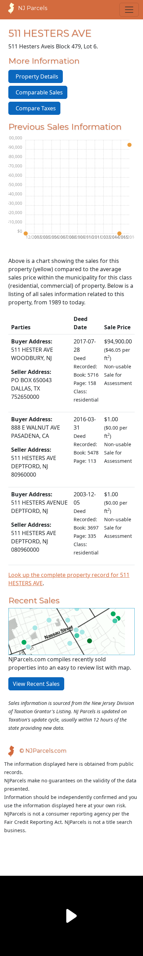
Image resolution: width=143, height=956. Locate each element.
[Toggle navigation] (129, 10)
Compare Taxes (34, 108)
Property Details (35, 76)
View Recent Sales (36, 684)
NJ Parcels (32, 8)
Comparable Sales (38, 92)
